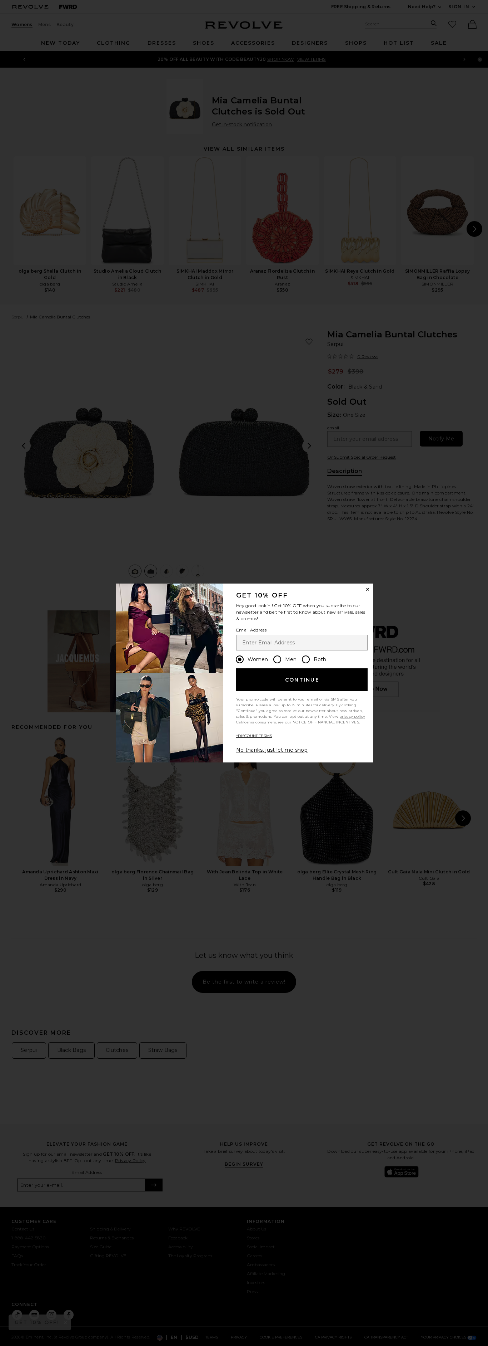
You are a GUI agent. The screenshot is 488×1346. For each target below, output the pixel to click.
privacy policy (352, 716)
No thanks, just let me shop (272, 750)
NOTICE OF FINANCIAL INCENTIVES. (326, 722)
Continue (302, 680)
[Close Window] (367, 589)
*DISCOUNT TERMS (254, 735)
